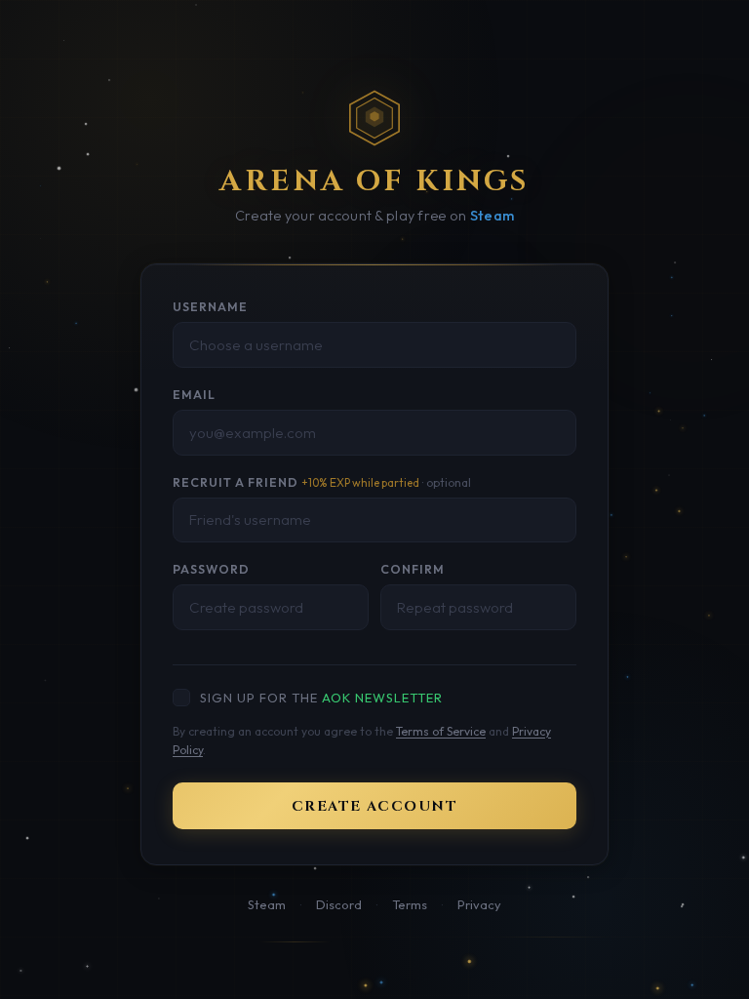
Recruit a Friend (322, 482)
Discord (339, 904)
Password (211, 569)
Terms (409, 904)
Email (194, 394)
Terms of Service (441, 731)
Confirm (412, 569)
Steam (492, 215)
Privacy (479, 904)
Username (210, 307)
